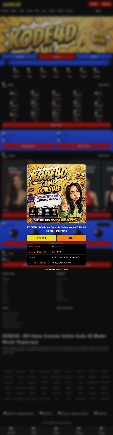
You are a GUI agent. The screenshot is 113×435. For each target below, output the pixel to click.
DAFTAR (41, 238)
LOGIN (71, 238)
